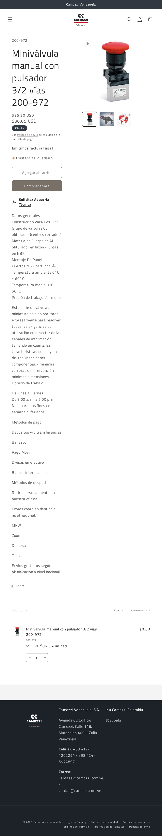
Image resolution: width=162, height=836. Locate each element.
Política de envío (139, 827)
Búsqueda (113, 720)
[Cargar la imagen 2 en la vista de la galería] (106, 119)
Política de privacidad (104, 822)
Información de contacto (109, 827)
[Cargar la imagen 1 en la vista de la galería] (89, 119)
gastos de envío (27, 135)
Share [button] (20, 585)
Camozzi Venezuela (46, 822)
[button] (10, 19)
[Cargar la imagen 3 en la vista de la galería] (124, 119)
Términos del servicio (75, 827)
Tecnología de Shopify (72, 822)
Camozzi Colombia (127, 709)
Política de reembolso (136, 822)
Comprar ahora (37, 186)
